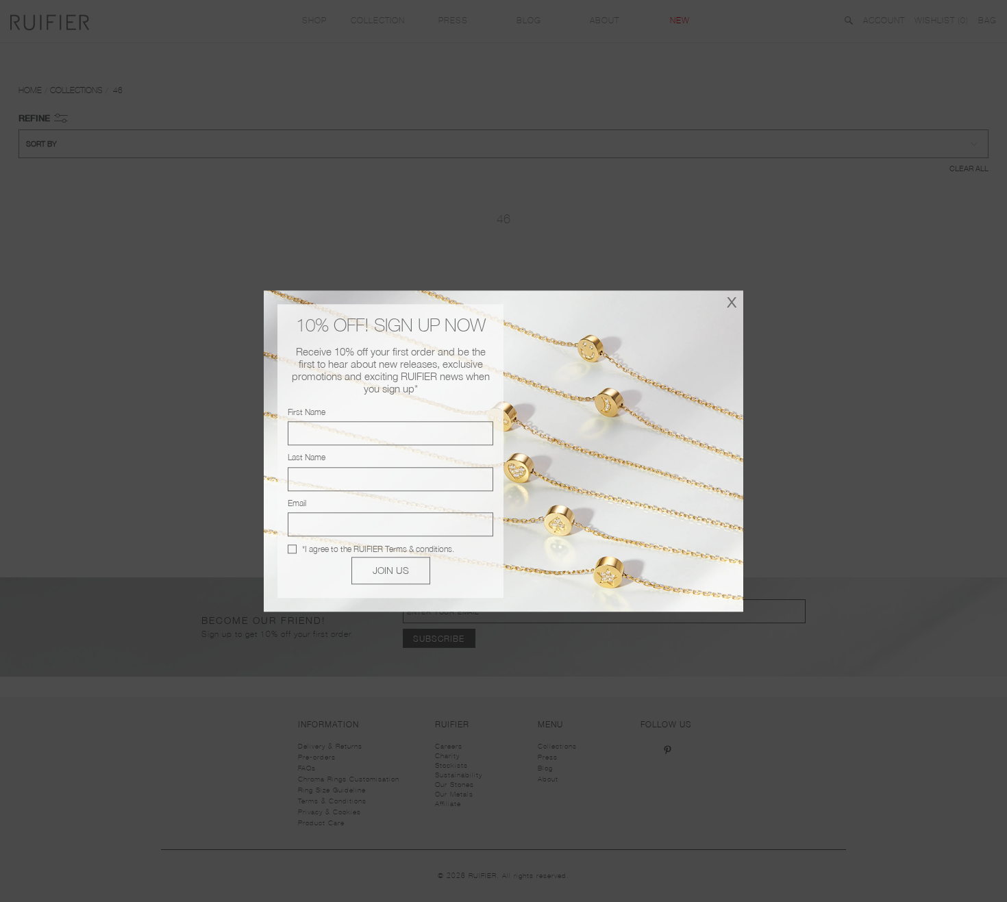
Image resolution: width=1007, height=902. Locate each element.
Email (297, 503)
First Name (306, 412)
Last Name (306, 458)
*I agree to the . (378, 549)
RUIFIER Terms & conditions (402, 549)
